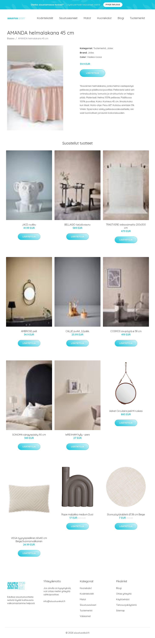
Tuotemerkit (137, 18)
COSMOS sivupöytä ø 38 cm (126, 331)
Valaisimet (85, 616)
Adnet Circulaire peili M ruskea (125, 411)
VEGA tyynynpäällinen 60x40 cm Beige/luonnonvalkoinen (29, 540)
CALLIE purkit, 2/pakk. (77, 331)
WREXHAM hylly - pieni (77, 434)
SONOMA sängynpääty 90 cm (29, 434)
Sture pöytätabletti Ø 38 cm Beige (126, 514)
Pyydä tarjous (113, 4)
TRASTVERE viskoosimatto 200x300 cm (126, 226)
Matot (87, 18)
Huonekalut (104, 18)
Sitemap (120, 610)
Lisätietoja (92, 73)
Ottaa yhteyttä (123, 593)
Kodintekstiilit (45, 18)
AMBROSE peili (29, 331)
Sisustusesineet (68, 18)
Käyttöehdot (122, 599)
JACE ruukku (29, 224)
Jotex (110, 48)
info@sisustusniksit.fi (54, 601)
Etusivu (10, 38)
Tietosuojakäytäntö (126, 604)
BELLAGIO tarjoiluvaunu (77, 224)
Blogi (121, 18)
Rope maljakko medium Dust (77, 514)
